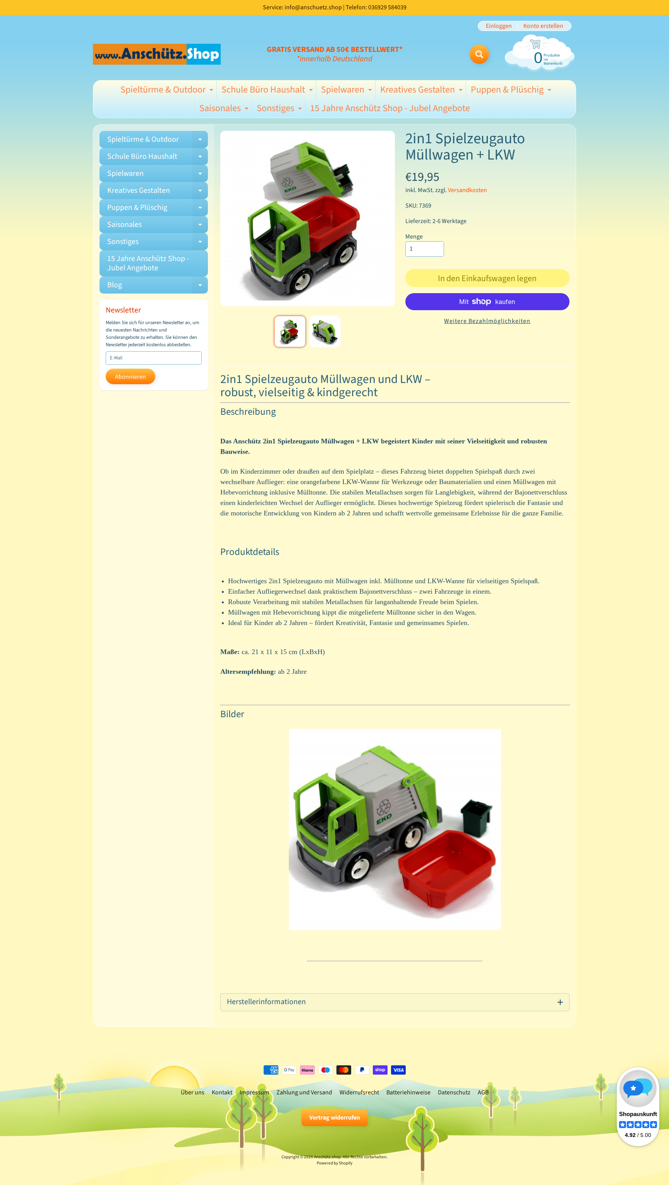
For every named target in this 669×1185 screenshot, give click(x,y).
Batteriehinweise (408, 1092)
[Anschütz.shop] (157, 54)
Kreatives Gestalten (422, 91)
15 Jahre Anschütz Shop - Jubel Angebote (390, 108)
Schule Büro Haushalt (268, 91)
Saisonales (224, 109)
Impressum (254, 1092)
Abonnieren (130, 377)
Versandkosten (467, 190)
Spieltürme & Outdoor (167, 91)
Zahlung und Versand (304, 1092)
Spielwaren (347, 91)
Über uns (192, 1092)
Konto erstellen (543, 26)
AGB (483, 1092)
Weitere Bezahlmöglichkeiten (487, 321)
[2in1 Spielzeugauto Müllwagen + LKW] (289, 331)
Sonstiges (280, 109)
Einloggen (499, 26)
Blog (157, 287)
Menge (414, 236)
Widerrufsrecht (359, 1092)
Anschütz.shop (327, 1157)
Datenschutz (454, 1092)
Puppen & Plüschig (512, 91)
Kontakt (222, 1092)
